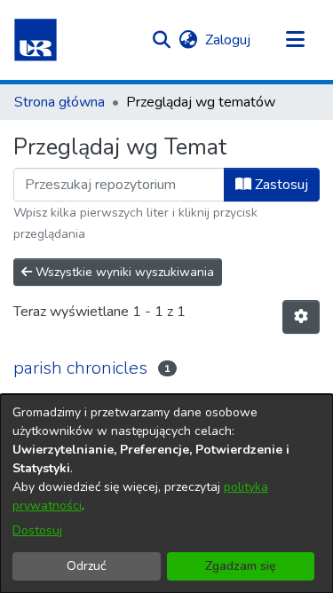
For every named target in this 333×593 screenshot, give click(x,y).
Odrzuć (86, 565)
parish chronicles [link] (80, 368)
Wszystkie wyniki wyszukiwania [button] (123, 272)
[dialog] (166, 493)
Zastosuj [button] (279, 184)
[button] (35, 40)
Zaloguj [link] (228, 40)
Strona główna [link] (59, 102)
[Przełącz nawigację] (295, 40)
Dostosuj (37, 530)
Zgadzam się (240, 565)
